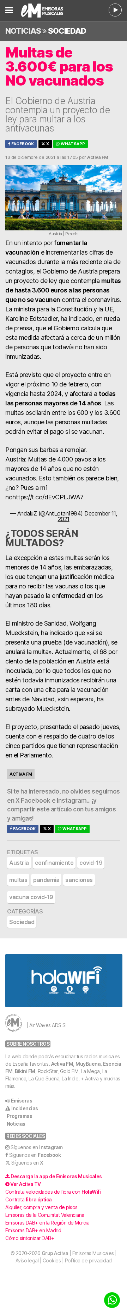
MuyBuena (88, 1064)
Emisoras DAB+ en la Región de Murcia (47, 1223)
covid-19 (90, 862)
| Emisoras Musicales (78, 1253)
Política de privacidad (88, 1260)
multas (18, 879)
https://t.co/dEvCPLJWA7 (48, 497)
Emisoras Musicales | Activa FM (45, 11)
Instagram (72, 800)
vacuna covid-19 (31, 897)
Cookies (52, 1260)
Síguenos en (37, 1147)
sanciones (79, 879)
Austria (19, 862)
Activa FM (62, 1064)
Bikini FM (25, 1071)
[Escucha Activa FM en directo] (115, 10)
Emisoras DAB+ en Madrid (33, 1230)
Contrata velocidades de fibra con (53, 1192)
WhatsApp (72, 143)
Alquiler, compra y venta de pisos (41, 1207)
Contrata (28, 1199)
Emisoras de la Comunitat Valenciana (44, 1215)
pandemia (46, 879)
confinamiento (54, 862)
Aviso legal (27, 1260)
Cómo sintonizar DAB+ (29, 1238)
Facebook (22, 143)
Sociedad (67, 30)
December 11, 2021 (87, 516)
